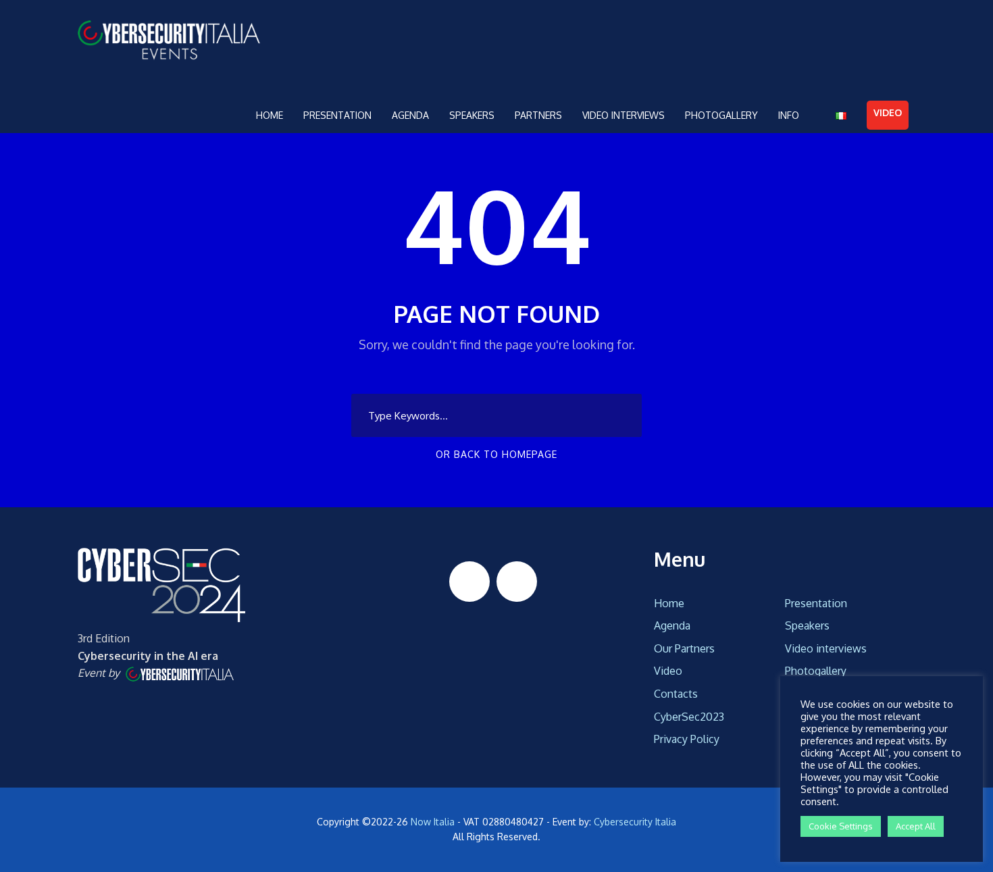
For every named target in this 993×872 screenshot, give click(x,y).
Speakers (471, 115)
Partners (538, 115)
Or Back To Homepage (496, 454)
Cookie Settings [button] (841, 826)
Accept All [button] (916, 826)
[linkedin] (469, 581)
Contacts (676, 693)
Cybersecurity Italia (635, 821)
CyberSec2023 (689, 716)
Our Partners (684, 648)
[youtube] (516, 581)
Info (788, 115)
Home (269, 115)
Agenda (410, 115)
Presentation (337, 115)
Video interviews (623, 115)
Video (887, 112)
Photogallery (721, 115)
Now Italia (433, 821)
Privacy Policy (686, 739)
